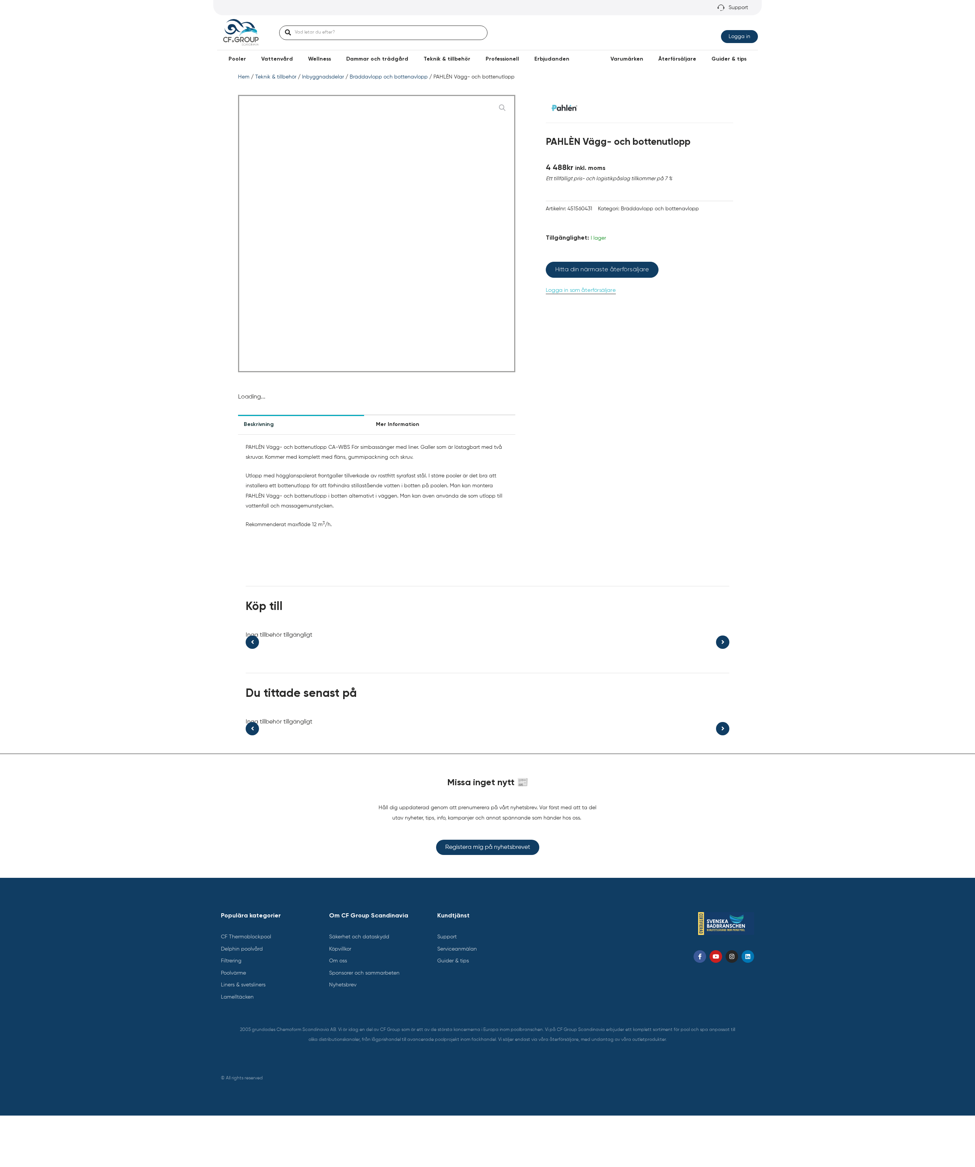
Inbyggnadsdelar (323, 77)
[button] (237, 59)
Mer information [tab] (397, 424)
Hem (243, 77)
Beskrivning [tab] (259, 424)
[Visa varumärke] (564, 107)
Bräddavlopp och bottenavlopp (389, 77)
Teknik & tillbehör (275, 77)
